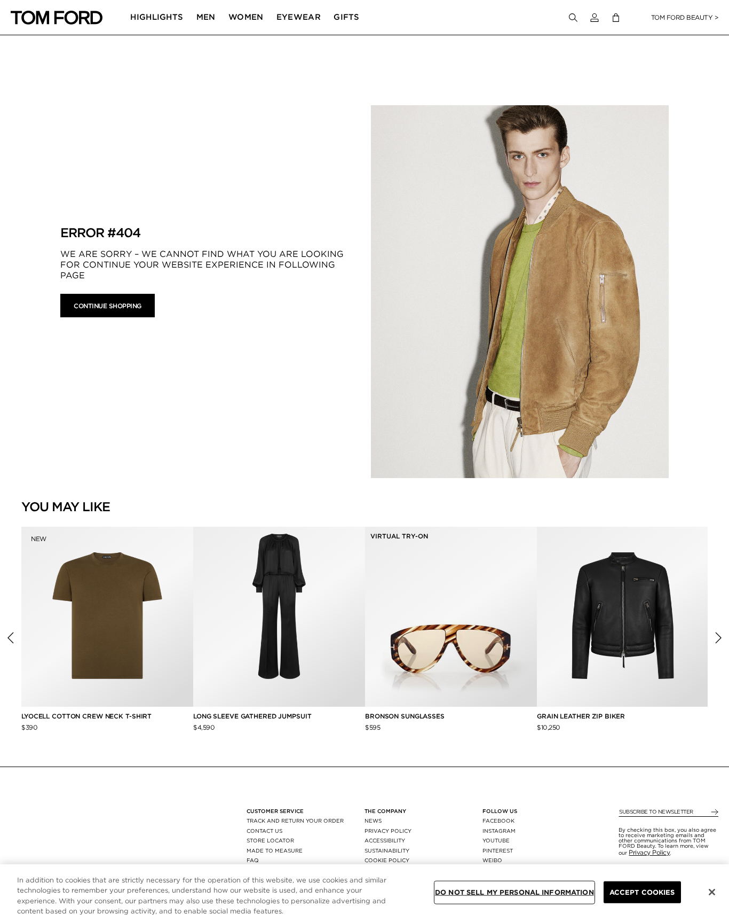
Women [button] (246, 17)
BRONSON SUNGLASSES (405, 716)
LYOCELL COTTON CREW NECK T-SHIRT (87, 716)
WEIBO (492, 860)
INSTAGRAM (499, 830)
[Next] (718, 638)
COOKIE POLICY (386, 860)
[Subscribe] (713, 812)
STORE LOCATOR (270, 840)
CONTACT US (264, 830)
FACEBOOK (498, 820)
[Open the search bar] (573, 17)
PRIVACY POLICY (387, 830)
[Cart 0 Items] (616, 18)
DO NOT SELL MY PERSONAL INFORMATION (514, 892)
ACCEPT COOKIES (642, 892)
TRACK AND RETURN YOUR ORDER (295, 820)
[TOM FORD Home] (56, 18)
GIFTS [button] (347, 17)
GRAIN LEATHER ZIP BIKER (581, 716)
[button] (594, 17)
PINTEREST (497, 850)
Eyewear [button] (298, 17)
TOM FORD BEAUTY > (685, 17)
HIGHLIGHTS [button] (156, 17)
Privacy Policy (649, 852)
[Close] (712, 892)
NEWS (373, 820)
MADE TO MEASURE (275, 850)
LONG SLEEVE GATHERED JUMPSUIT (252, 716)
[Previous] (10, 638)
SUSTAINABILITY (386, 850)
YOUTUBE (496, 840)
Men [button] (206, 17)
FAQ (253, 860)
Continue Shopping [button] (107, 306)
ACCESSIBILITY (384, 840)
